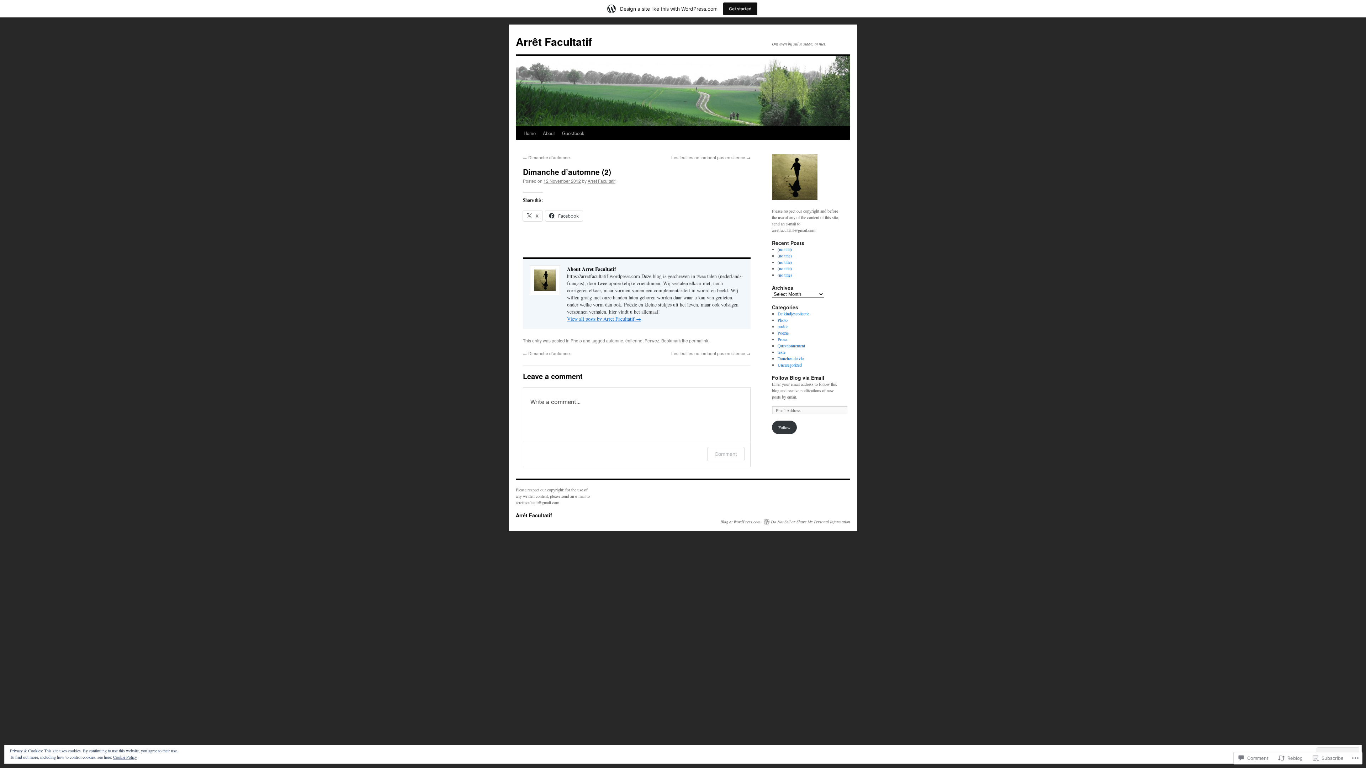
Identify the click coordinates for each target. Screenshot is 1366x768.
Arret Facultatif (601, 181)
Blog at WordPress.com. (741, 521)
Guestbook (573, 133)
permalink (698, 340)
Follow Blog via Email (798, 377)
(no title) (785, 249)
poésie (783, 326)
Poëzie (783, 333)
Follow (784, 427)
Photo (576, 340)
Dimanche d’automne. (547, 157)
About (549, 133)
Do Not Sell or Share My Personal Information (810, 521)
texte (781, 352)
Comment (726, 454)
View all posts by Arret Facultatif (604, 318)
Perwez (652, 340)
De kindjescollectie (793, 313)
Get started (740, 8)
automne (614, 340)
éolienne (633, 340)
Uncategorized (790, 365)
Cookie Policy (125, 757)
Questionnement (791, 345)
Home (530, 133)
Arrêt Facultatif (554, 41)
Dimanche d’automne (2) (567, 171)
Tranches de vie (791, 358)
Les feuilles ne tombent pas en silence (711, 157)
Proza (782, 339)
